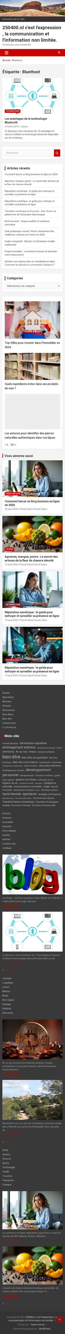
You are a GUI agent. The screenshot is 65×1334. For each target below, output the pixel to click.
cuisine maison (30, 766)
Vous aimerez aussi (19, 456)
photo (38, 790)
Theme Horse (37, 1324)
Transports (8, 1180)
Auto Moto (8, 714)
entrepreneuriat (27, 775)
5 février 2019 (12, 126)
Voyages (7, 1184)
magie (46, 786)
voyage (6, 805)
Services (6, 1158)
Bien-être (7, 718)
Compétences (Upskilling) (12, 766)
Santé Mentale (11, 794)
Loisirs (9, 549)
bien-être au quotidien (35, 757)
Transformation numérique (18, 801)
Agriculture (8, 697)
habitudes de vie (45, 780)
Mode (5, 995)
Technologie (12, 111)
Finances (7, 817)
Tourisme (7, 1176)
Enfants (6, 813)
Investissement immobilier (28, 786)
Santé (5, 1150)
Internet (6, 839)
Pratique (6, 1004)
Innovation (38, 783)
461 (10, 970)
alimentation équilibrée (33, 743)
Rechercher (57, 153)
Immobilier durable (26, 783)
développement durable (13, 770)
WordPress (44, 1328)
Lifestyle (6, 978)
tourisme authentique (23, 798)
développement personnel (26, 772)
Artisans (6, 705)
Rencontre (7, 1012)
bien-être (11, 757)
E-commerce (9, 727)
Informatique (13, 604)
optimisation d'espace (23, 790)
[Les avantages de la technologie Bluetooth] (32, 96)
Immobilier (7, 822)
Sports (5, 1163)
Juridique (7, 848)
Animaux (6, 701)
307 (12, 444)
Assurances (8, 710)
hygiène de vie (10, 783)
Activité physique (10, 743)
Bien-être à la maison (25, 762)
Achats (6, 692)
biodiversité (44, 762)
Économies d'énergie (21, 805)
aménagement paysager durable (49, 748)
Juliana (24, 126)
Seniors (6, 1154)
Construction (9, 723)
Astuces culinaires (46, 752)
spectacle (30, 794)
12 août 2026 (11, 675)
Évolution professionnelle (43, 805)
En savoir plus (10, 906)
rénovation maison (49, 790)
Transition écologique (47, 801)
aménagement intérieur (19, 747)
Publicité (6, 1008)
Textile (5, 1171)
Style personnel (8, 798)
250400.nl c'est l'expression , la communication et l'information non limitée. (31, 34)
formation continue (44, 775)
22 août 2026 (11, 509)
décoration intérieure (50, 765)
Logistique (7, 982)
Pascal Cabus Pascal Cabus (33, 509)
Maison (6, 991)
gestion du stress (26, 779)
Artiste (32, 751)
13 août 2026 (11, 564)
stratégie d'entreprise (49, 794)
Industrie (6, 826)
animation (8, 751)
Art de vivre (22, 751)
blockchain (57, 762)
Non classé (8, 1000)
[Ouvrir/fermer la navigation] (6, 52)
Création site (13, 494)
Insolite (6, 835)
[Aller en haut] (59, 1319)
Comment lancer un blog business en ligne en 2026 (31, 174)
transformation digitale (43, 798)
